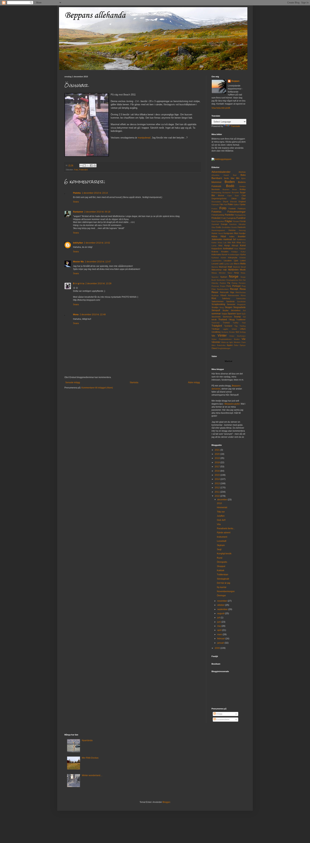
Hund (220, 233)
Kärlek (223, 258)
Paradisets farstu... (226, 528)
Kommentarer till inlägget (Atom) (97, 387)
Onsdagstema (232, 280)
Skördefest (235, 310)
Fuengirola (231, 218)
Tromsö (226, 323)
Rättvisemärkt (233, 295)
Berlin (226, 178)
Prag (244, 286)
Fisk (225, 205)
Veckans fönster (228, 332)
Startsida (134, 382)
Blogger (166, 802)
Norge (233, 276)
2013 (217, 483)
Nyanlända (87, 740)
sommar (216, 313)
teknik (214, 319)
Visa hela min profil (221, 108)
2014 (217, 479)
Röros (243, 295)
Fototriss (216, 211)
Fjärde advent (223, 532)
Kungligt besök (224, 553)
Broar (234, 189)
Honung (242, 230)
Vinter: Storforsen (237, 336)
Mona (76, 314)
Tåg (236, 326)
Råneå (223, 295)
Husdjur (242, 233)
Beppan (235, 81)
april (219, 630)
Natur (230, 273)
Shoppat (221, 566)
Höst (223, 236)
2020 (217, 454)
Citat (244, 195)
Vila (219, 524)
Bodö (230, 186)
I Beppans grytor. (232, 404)
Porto (228, 286)
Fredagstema (240, 215)
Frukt (223, 218)
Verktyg (242, 332)
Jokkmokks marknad (222, 239)
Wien (214, 345)
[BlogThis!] (84, 165)
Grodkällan (226, 227)
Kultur (243, 252)
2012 (217, 487)
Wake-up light (227, 342)
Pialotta (77, 193)
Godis (218, 227)
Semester (231, 304)
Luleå (221, 264)
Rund (219, 558)
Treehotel (215, 323)
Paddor (223, 283)
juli (219, 617)
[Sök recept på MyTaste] (221, 159)
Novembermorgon (226, 591)
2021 (217, 450)
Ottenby (215, 283)
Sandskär (230, 301)
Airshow (242, 172)
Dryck (225, 201)
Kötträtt (242, 258)
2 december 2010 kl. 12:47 (98, 261)
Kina (220, 245)
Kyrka (243, 254)
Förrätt (243, 221)
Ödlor (236, 345)
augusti (221, 613)
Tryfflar (235, 323)
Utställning (216, 332)
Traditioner (241, 319)
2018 (217, 462)
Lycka (226, 264)
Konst (243, 245)
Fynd (214, 221)
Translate (235, 126)
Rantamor (78, 212)
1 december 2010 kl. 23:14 (95, 193)
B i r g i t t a (78, 283)
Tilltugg (232, 319)
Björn (243, 178)
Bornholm (216, 189)
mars (220, 634)
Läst (231, 264)
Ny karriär (221, 587)
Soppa (224, 314)
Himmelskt (222, 507)
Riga (232, 292)
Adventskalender (221, 171)
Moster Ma (78, 261)
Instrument (222, 537)
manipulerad (144, 137)
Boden (230, 182)
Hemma (232, 230)
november (222, 601)
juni (219, 622)
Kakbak (220, 570)
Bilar (232, 178)
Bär (213, 195)
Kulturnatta (216, 254)
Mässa (214, 273)
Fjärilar (243, 204)
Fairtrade (215, 205)
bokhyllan (78, 243)
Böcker (221, 195)
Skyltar (225, 310)
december (222, 499)
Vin (213, 335)
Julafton (221, 516)
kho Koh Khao (234, 242)
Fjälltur (236, 205)
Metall (243, 267)
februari (221, 638)
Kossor (242, 248)
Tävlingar (216, 329)
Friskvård (83, 170)
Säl (244, 317)
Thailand (222, 319)
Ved (237, 332)
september (222, 609)
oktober (221, 605)
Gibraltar (242, 224)
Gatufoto (233, 224)
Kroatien (224, 252)
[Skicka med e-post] (81, 165)
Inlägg (219, 714)
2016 (217, 471)
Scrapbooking (218, 304)
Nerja (236, 273)
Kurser (224, 254)
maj (219, 626)
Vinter (222, 335)
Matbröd (236, 267)
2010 (217, 496)
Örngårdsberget (223, 348)
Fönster (236, 221)
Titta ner (221, 512)
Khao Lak (222, 243)
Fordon (214, 209)
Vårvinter (216, 342)
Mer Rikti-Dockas (90, 758)
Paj (228, 283)
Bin (237, 178)
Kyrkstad (215, 258)
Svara (76, 201)
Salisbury (226, 298)
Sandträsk (241, 302)
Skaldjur (215, 307)
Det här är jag (223, 583)
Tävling (243, 326)
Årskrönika (221, 345)
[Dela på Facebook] (91, 165)
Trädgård (217, 325)
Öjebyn (243, 345)
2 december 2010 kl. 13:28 (98, 283)
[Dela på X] (88, 165)
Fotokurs (242, 208)
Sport (238, 314)
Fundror (241, 217)
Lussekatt (221, 541)
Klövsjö (235, 245)
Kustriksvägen (234, 255)
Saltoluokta (241, 298)
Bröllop (243, 189)
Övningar (221, 595)
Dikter (234, 198)
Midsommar (217, 270)
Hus (236, 233)
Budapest (226, 192)
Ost (244, 280)
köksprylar (232, 257)
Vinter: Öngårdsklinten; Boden (226, 339)
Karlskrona (241, 239)
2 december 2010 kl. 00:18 (97, 212)
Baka (243, 175)
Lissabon (228, 260)
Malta (243, 263)
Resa (243, 288)
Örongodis (222, 562)
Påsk (214, 289)
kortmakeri (228, 248)
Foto (76, 170)
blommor (217, 182)
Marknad (223, 267)
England (242, 201)
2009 (217, 648)
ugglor (225, 329)
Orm (240, 280)
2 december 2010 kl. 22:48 (93, 314)
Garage (224, 224)
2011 (217, 492)
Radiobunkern (223, 289)
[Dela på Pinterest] (95, 165)
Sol (244, 310)
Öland (214, 348)
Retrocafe (224, 292)
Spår (244, 314)
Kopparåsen (217, 248)
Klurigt (227, 245)
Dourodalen (216, 202)
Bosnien (226, 189)
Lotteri (243, 260)
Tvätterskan (222, 574)
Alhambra (215, 175)
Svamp (237, 316)
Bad (234, 175)
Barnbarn (217, 178)
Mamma (215, 267)
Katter (214, 243)
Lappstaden (217, 261)
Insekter (242, 236)
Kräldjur (234, 252)
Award (226, 175)
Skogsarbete (239, 307)
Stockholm (216, 317)
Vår (244, 338)
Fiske (230, 204)
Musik (243, 269)
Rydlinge (215, 295)
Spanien (232, 313)
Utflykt (243, 329)
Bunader (235, 192)
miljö (225, 270)
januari (221, 643)
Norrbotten (221, 280)
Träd (244, 323)
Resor (215, 292)
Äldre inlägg (194, 382)
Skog (221, 307)
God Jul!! (221, 520)
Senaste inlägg (72, 382)
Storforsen (227, 317)
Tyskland (228, 326)
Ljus (236, 260)
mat (230, 266)
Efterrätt (233, 202)
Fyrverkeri (220, 221)
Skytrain (221, 545)
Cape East (233, 196)
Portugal (236, 286)
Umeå (234, 329)
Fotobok (232, 208)
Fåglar (228, 221)
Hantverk (242, 227)
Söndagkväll (223, 579)
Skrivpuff (216, 310)
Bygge (243, 192)
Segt (219, 549)
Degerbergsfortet (219, 198)
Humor (214, 233)
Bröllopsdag (216, 192)
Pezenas (215, 286)
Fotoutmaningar (236, 211)
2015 (217, 475)
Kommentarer (222, 719)
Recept (234, 288)
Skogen (228, 307)
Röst (214, 298)
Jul (234, 239)
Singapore (241, 304)
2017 (217, 466)
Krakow (215, 252)
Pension (242, 283)
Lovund (215, 264)
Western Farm (240, 342)
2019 (217, 458)
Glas (213, 227)
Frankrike (229, 215)
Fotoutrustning (218, 215)
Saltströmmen (218, 301)
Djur (243, 198)
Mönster (222, 273)
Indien (231, 236)
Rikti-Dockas (241, 292)
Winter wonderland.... (92, 775)
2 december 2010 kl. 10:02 (97, 243)
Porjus (222, 286)
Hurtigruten (228, 233)
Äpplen (230, 345)
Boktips (242, 186)
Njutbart (223, 277)
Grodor (234, 227)
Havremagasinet (218, 230)
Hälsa (214, 236)
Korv (236, 249)
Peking (234, 283)
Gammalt (215, 224)
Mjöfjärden (233, 269)
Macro (236, 264)
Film (221, 204)
